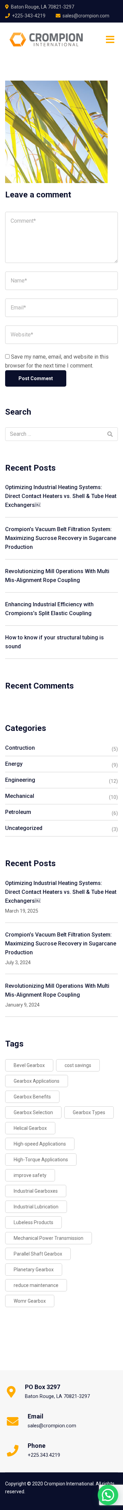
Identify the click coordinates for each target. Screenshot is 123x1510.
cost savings (78, 1065)
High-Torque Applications (41, 1159)
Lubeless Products (33, 1222)
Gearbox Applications (36, 1081)
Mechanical (19, 796)
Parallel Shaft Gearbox (38, 1254)
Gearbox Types (89, 1112)
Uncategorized (23, 828)
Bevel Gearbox (29, 1065)
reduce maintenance (36, 1285)
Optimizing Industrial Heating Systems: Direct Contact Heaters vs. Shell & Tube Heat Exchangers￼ (61, 496)
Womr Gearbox (30, 1301)
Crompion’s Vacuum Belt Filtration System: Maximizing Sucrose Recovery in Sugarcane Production (60, 538)
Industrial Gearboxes (36, 1191)
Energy (14, 764)
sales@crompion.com (86, 15)
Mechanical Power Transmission (48, 1238)
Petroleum (18, 812)
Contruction (20, 748)
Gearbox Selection (33, 1112)
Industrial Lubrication (36, 1206)
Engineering (20, 780)
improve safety (30, 1175)
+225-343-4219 (28, 15)
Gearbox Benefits (32, 1096)
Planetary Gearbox (34, 1269)
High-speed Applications (40, 1144)
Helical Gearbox (30, 1128)
